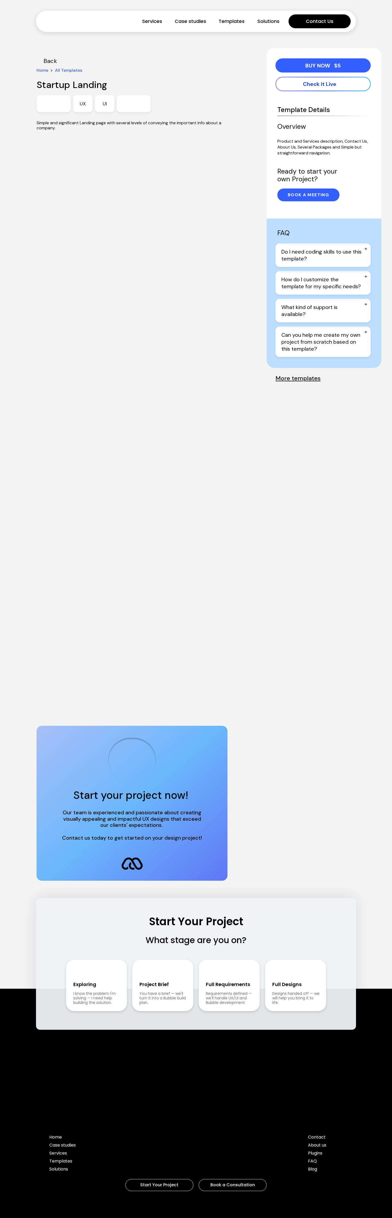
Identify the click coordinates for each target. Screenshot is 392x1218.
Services (152, 21)
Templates (232, 21)
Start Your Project (159, 1185)
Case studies (190, 21)
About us (317, 1145)
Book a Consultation (232, 1185)
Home (55, 1137)
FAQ (312, 1161)
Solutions (268, 21)
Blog (312, 1169)
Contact (317, 1137)
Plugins (315, 1153)
